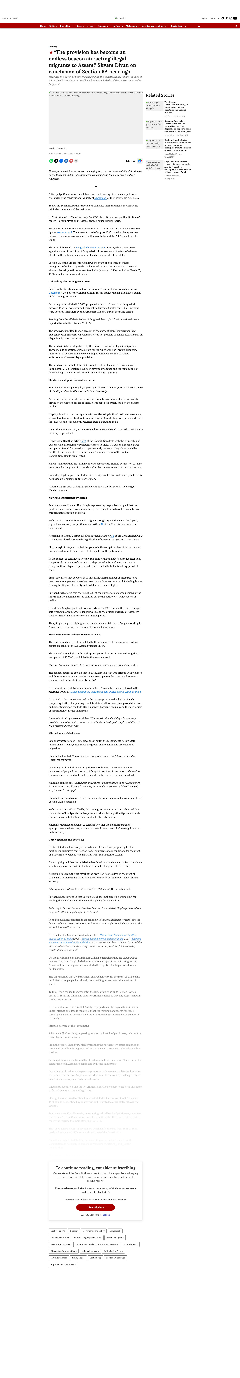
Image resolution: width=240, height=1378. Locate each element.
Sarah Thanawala (57, 148)
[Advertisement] (120, 6)
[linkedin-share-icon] (66, 162)
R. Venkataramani (59, 1257)
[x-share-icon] (56, 162)
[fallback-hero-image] (155, 106)
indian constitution (60, 1237)
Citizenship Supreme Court (63, 1251)
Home (43, 26)
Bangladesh (115, 1231)
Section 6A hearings (115, 1257)
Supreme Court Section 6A (63, 1264)
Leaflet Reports (58, 1231)
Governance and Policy (93, 1231)
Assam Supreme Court (61, 1244)
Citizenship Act (130, 1244)
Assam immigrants (115, 1237)
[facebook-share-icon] (61, 162)
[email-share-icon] (71, 162)
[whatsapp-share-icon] (51, 162)
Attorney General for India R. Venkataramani (97, 1244)
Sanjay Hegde (78, 1257)
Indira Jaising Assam (113, 1251)
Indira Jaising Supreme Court (87, 1237)
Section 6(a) (95, 1257)
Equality (74, 1231)
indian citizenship (90, 1251)
